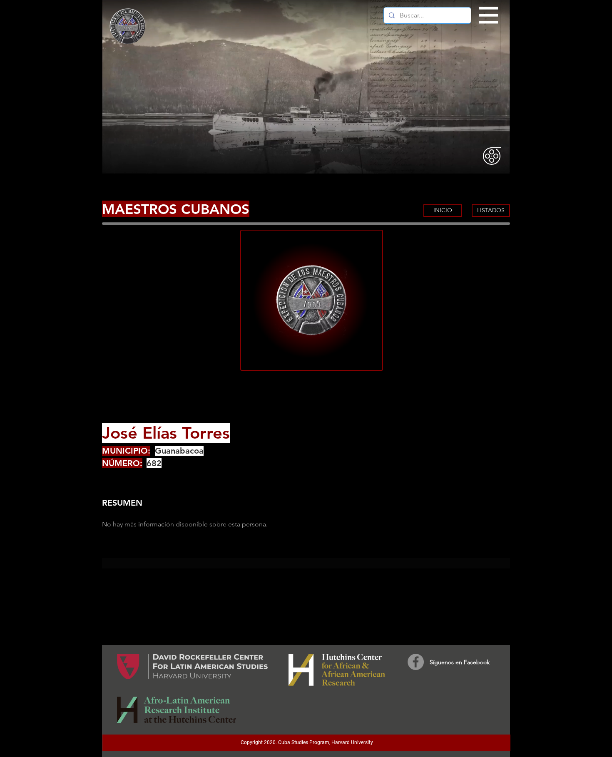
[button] (488, 15)
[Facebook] (416, 662)
